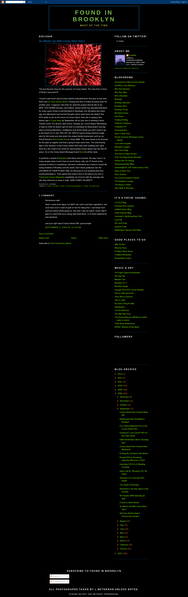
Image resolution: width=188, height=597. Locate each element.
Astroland (62, 158)
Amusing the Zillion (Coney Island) (130, 82)
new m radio (120, 300)
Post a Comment (46, 234)
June (122, 529)
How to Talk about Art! (124, 293)
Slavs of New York (122, 171)
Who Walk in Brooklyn (124, 188)
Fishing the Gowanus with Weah (134, 453)
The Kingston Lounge (124, 181)
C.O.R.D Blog (120, 202)
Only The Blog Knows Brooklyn (128, 157)
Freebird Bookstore (123, 255)
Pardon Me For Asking (124, 160)
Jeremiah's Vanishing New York (128, 216)
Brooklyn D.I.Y (121, 283)
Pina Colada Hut (60, 139)
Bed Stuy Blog (121, 92)
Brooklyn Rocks (121, 109)
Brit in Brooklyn (121, 96)
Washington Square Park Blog (128, 230)
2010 (120, 385)
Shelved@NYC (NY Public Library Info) (131, 167)
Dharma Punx (121, 248)
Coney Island (52, 186)
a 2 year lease (55, 120)
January (124, 549)
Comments (59, 581)
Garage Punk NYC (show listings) (129, 290)
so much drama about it (58, 102)
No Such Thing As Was (124, 303)
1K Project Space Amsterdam (127, 272)
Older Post (103, 238)
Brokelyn (118, 99)
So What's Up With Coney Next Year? (62, 41)
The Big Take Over (123, 314)
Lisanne (132, 55)
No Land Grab (121, 223)
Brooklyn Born (121, 106)
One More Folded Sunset (126, 154)
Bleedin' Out (120, 279)
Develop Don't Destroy (124, 206)
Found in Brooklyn (94, 16)
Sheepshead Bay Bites (124, 164)
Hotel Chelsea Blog (123, 213)
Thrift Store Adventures (125, 323)
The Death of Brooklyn (129, 485)
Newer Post (44, 238)
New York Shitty (121, 150)
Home (73, 238)
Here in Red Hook (122, 133)
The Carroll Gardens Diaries (127, 178)
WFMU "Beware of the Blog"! (127, 327)
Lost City (118, 220)
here (82, 152)
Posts (56, 576)
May (122, 533)
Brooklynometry (121, 113)
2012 (120, 378)
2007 (120, 553)
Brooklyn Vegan (121, 286)
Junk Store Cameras (124, 296)
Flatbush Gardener (123, 123)
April (122, 537)
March (123, 541)
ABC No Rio (120, 244)
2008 (120, 393)
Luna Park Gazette (123, 143)
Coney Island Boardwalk (71, 186)
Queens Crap (120, 226)
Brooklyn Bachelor (122, 103)
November (125, 401)
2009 (120, 389)
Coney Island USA (91, 186)
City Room (119, 116)
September (125, 409)
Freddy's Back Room (124, 251)
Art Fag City (120, 276)
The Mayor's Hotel (123, 185)
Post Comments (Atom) (61, 243)
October (124, 405)
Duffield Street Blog (123, 209)
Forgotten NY (120, 127)
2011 (120, 382)
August (123, 521)
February (124, 545)
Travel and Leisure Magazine (51, 177)
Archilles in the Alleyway (125, 85)
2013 (120, 374)
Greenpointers (121, 130)
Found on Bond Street (129, 502)
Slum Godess (120, 174)
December (125, 397)
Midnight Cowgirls (122, 147)
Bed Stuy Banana (122, 89)
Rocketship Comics (123, 258)
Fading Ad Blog (121, 120)
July (122, 525)
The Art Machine (122, 310)
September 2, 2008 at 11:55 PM (63, 227)
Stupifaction (120, 307)
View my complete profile (127, 68)
